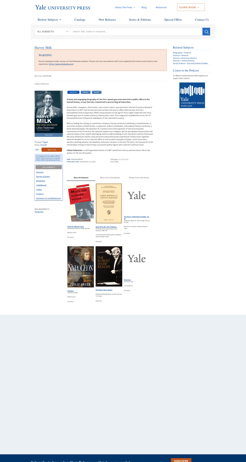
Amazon (40, 172)
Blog (144, 7)
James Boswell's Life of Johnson (106, 227)
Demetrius (127, 280)
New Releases (107, 19)
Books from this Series (139, 177)
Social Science (179, 63)
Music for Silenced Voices (75, 226)
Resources (161, 7)
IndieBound (41, 185)
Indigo (39, 189)
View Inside (48, 135)
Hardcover (39, 211)
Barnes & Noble (43, 176)
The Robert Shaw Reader (104, 290)
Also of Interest (81, 177)
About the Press (123, 7)
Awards (96, 92)
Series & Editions (140, 19)
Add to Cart (52, 149)
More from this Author (110, 177)
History (176, 55)
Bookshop (40, 180)
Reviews (85, 92)
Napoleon (70, 291)
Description (73, 92)
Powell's (40, 194)
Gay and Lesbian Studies (197, 63)
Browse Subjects (48, 19)
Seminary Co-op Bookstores (48, 198)
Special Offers (173, 19)
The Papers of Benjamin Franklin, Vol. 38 (136, 218)
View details (70, 237)
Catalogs (79, 19)
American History (189, 58)
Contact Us (202, 19)
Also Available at (48, 167)
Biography (177, 52)
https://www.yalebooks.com (61, 64)
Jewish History (187, 60)
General (187, 52)
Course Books (187, 7)
